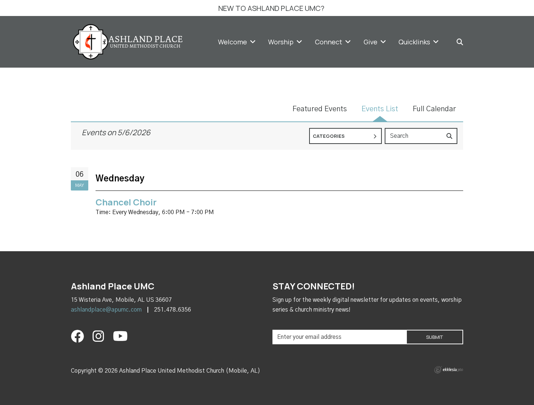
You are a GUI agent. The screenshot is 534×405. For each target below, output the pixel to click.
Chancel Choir (126, 202)
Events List (379, 109)
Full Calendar (434, 109)
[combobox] (345, 136)
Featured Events (319, 109)
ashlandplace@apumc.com (106, 310)
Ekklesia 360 (448, 369)
